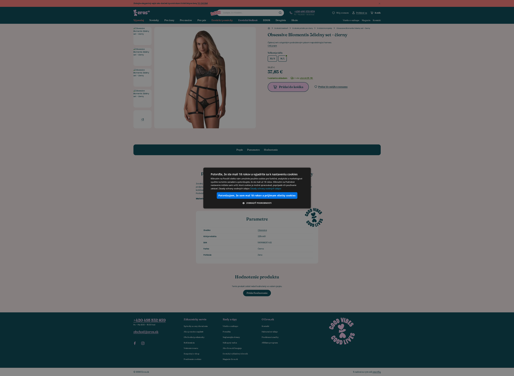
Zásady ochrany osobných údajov (265, 188)
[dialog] (257, 188)
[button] (257, 202)
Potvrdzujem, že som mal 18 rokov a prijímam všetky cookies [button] (256, 195)
